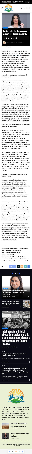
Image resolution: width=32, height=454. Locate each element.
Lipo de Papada (14, 260)
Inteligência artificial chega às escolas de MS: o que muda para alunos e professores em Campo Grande (16, 337)
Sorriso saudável (23, 260)
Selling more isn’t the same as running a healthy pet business (14, 355)
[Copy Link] (14, 38)
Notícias (5, 27)
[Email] (11, 38)
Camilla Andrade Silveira (11, 248)
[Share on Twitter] (9, 38)
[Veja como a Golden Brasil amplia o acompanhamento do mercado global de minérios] (5, 436)
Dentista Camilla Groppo (21, 258)
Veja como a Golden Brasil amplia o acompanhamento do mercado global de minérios (20, 435)
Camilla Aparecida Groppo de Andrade (11, 250)
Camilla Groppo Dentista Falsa (9, 256)
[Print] (16, 38)
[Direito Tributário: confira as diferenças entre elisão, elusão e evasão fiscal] (26, 304)
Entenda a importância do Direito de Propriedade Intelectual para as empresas (15, 292)
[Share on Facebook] (6, 38)
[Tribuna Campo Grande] (8, 8)
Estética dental (6, 260)
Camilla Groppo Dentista (8, 254)
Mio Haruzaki (11, 42)
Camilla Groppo (18, 55)
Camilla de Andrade (7, 252)
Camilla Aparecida (23, 248)
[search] (21, 8)
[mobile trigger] (3, 8)
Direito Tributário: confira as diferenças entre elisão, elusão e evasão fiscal (11, 303)
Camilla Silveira (22, 256)
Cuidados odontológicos (8, 258)
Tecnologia (4, 328)
